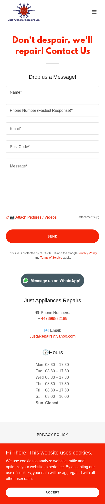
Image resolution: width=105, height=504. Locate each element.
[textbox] (52, 92)
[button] (94, 12)
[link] (24, 12)
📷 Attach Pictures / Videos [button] (33, 217)
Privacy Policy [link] (87, 253)
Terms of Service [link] (51, 257)
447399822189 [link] (54, 318)
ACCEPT (52, 492)
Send (52, 236)
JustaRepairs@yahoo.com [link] (52, 336)
